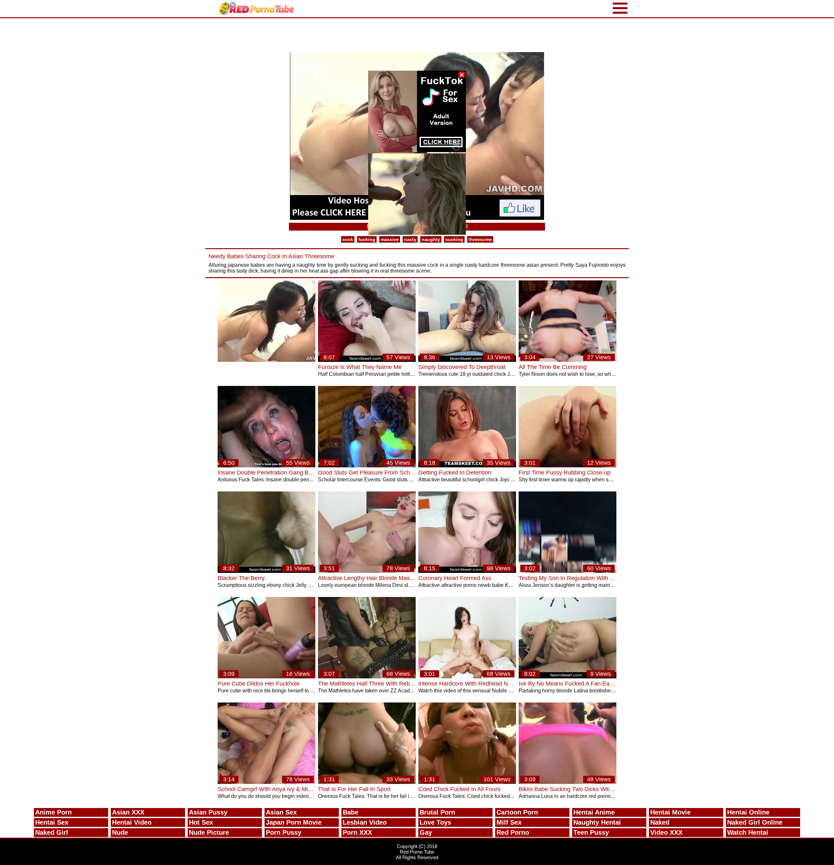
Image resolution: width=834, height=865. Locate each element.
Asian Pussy (208, 812)
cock (347, 239)
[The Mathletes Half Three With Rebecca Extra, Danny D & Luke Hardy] (367, 676)
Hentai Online (748, 812)
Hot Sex (201, 822)
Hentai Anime (594, 812)
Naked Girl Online (755, 822)
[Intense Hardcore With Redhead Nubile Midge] (467, 676)
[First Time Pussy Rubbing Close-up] (567, 465)
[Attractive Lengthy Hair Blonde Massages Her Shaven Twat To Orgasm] (367, 571)
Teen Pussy (591, 832)
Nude (120, 832)
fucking (366, 239)
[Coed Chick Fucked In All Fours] (467, 782)
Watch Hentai (747, 832)
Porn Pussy (283, 832)
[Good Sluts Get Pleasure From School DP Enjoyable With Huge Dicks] (367, 465)
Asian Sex (281, 812)
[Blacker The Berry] (266, 571)
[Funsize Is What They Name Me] (367, 360)
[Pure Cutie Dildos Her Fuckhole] (266, 676)
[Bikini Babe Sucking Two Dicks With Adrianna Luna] (567, 782)
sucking (454, 239)
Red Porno (512, 832)
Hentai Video (131, 822)
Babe (350, 812)
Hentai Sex (51, 822)
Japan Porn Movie (294, 822)
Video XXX (666, 832)
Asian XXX (128, 812)
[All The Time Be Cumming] (567, 360)
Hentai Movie (670, 812)
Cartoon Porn (517, 812)
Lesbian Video (365, 822)
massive (390, 239)
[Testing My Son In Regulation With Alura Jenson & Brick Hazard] (567, 571)
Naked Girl (51, 832)
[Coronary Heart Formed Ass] (467, 571)
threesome (480, 239)
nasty (410, 239)
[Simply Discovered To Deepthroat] (467, 360)
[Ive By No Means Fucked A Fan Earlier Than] (567, 676)
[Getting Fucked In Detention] (467, 465)
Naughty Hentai (597, 822)
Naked (659, 822)
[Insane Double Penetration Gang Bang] (266, 465)
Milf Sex (509, 822)
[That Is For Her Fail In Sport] (367, 782)
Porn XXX (357, 832)
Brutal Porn (437, 812)
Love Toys (435, 822)
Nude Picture (209, 832)
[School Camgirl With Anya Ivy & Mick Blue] (266, 782)
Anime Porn (53, 812)
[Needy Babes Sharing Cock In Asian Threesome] (266, 360)
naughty (431, 239)
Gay (426, 832)
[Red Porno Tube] (258, 9)
